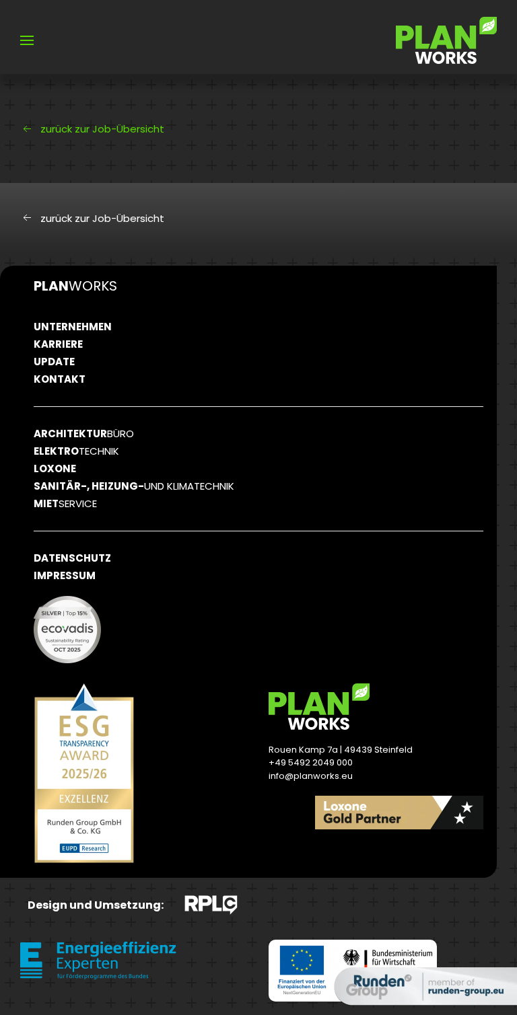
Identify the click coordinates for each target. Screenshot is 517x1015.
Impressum (65, 575)
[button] (27, 40)
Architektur (84, 433)
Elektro (76, 451)
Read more (429, 853)
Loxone (55, 468)
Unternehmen (73, 326)
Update (54, 361)
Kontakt (59, 379)
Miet (65, 503)
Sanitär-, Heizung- (134, 486)
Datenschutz (72, 558)
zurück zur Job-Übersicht (102, 129)
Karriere (58, 344)
